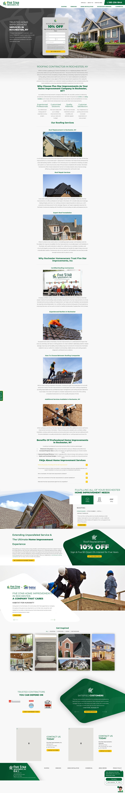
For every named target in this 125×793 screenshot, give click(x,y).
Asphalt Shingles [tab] (82, 513)
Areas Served (103, 768)
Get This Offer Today (94, 556)
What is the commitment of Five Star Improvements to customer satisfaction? (56, 477)
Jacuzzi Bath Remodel (104, 6)
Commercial (119, 6)
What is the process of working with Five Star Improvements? (52, 464)
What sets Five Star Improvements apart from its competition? (53, 481)
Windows (74, 6)
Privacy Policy (117, 768)
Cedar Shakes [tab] (81, 511)
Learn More (82, 525)
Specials (83, 2)
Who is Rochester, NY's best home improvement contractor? (52, 473)
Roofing (64, 6)
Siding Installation (87, 6)
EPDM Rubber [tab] (91, 511)
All (47, 631)
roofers (80, 96)
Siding (68, 631)
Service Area (98, 2)
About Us (90, 2)
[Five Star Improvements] (11, 3)
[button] (29, 743)
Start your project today (31, 711)
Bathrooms (75, 631)
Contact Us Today (53, 750)
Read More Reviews (90, 711)
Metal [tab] (99, 511)
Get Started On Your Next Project (24, 560)
